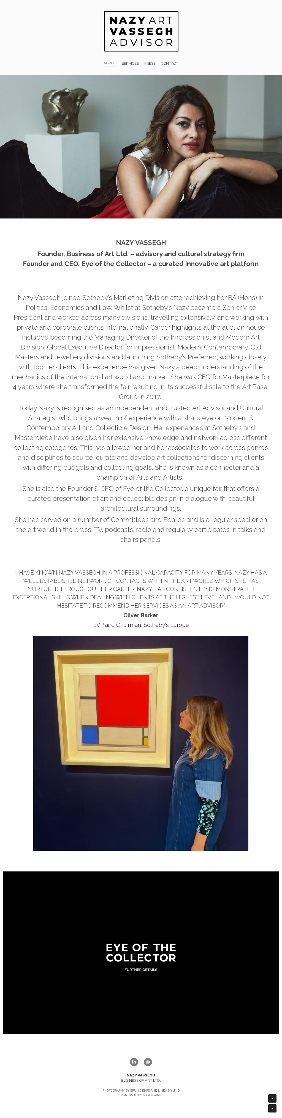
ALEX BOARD (152, 1095)
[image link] (141, 31)
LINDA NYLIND (169, 1090)
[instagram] (148, 1062)
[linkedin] (134, 1062)
